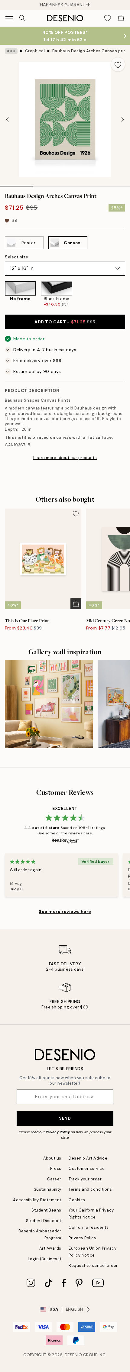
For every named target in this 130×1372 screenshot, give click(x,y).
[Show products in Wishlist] (107, 18)
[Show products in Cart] (121, 18)
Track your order (85, 1179)
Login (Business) (44, 1258)
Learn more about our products (65, 457)
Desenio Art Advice (88, 1158)
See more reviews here (65, 911)
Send (65, 1118)
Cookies (77, 1199)
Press (55, 1168)
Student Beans (46, 1210)
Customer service (87, 1168)
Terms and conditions (90, 1189)
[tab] (16, 184)
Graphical (35, 50)
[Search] (22, 18)
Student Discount (43, 1220)
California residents (89, 1227)
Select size (16, 257)
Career (54, 1179)
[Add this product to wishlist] (118, 64)
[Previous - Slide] (7, 119)
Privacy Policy (58, 1132)
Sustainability (47, 1189)
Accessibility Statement (37, 1199)
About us (52, 1158)
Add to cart (65, 322)
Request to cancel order (93, 1265)
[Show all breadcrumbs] (11, 51)
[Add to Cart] (75, 603)
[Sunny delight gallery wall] (49, 704)
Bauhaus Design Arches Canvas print (88, 50)
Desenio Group (81, 1354)
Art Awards (50, 1248)
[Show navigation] (9, 18)
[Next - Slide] (123, 119)
